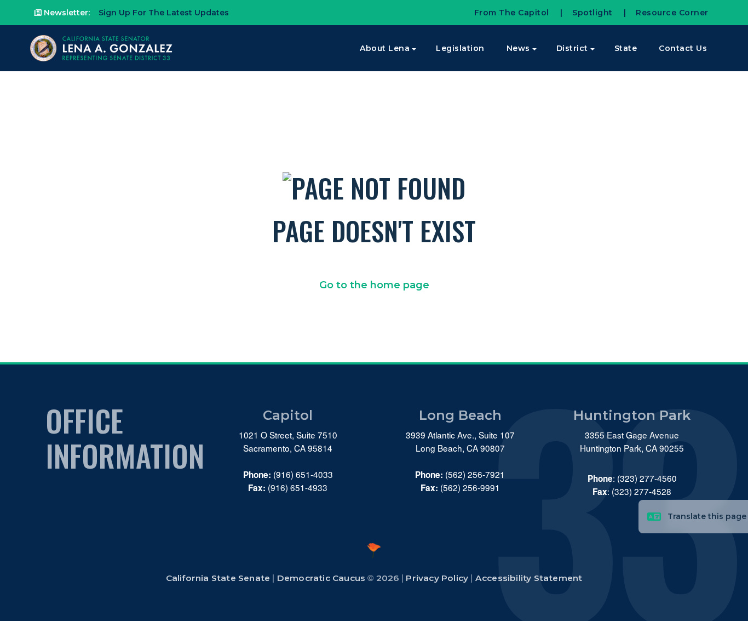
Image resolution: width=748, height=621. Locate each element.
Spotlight (592, 13)
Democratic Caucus (321, 578)
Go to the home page (374, 285)
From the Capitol (511, 13)
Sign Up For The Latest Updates (162, 13)
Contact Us (683, 48)
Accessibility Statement (529, 578)
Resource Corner (672, 13)
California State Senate (218, 578)
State (625, 48)
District (572, 48)
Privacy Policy (437, 578)
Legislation (460, 48)
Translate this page (707, 516)
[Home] (102, 48)
